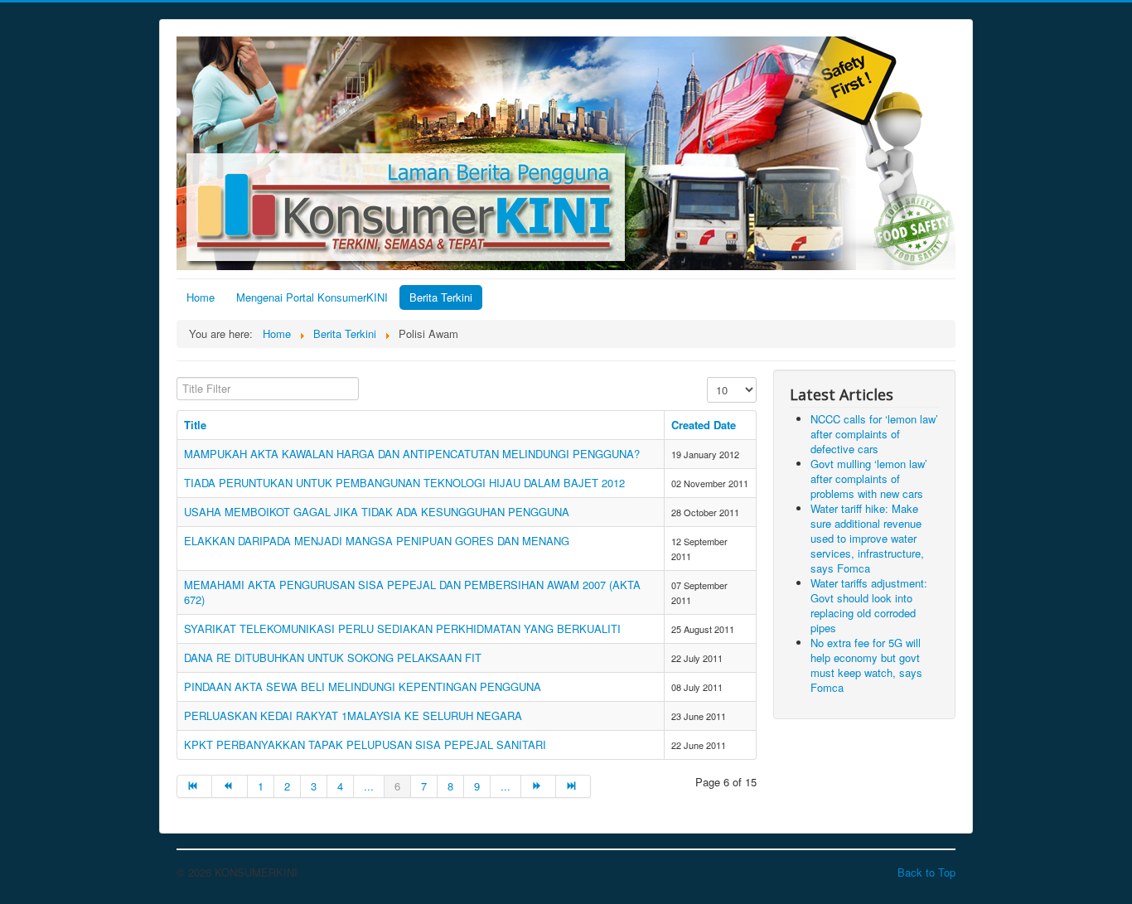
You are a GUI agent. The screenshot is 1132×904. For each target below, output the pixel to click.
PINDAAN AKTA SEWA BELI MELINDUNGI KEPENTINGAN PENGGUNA (362, 686)
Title (195, 425)
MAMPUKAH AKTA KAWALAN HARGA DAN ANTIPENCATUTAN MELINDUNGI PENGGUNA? (412, 454)
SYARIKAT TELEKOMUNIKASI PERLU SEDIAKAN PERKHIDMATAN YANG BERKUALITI (402, 628)
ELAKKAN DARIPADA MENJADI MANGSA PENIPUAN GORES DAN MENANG (376, 541)
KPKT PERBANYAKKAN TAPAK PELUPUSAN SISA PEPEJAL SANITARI (365, 744)
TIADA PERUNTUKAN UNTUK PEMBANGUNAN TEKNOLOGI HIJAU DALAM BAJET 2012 (404, 483)
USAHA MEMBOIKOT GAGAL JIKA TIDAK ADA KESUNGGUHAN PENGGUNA (376, 512)
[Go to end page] (573, 786)
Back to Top (926, 872)
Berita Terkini (440, 297)
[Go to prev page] (229, 786)
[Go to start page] (194, 786)
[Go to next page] (538, 786)
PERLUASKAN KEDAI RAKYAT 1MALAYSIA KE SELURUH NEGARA (353, 715)
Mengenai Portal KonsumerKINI (312, 297)
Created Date (703, 425)
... (369, 786)
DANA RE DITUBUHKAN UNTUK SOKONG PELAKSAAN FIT (332, 657)
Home (200, 297)
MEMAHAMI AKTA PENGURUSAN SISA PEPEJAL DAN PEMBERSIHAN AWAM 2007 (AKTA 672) (412, 592)
